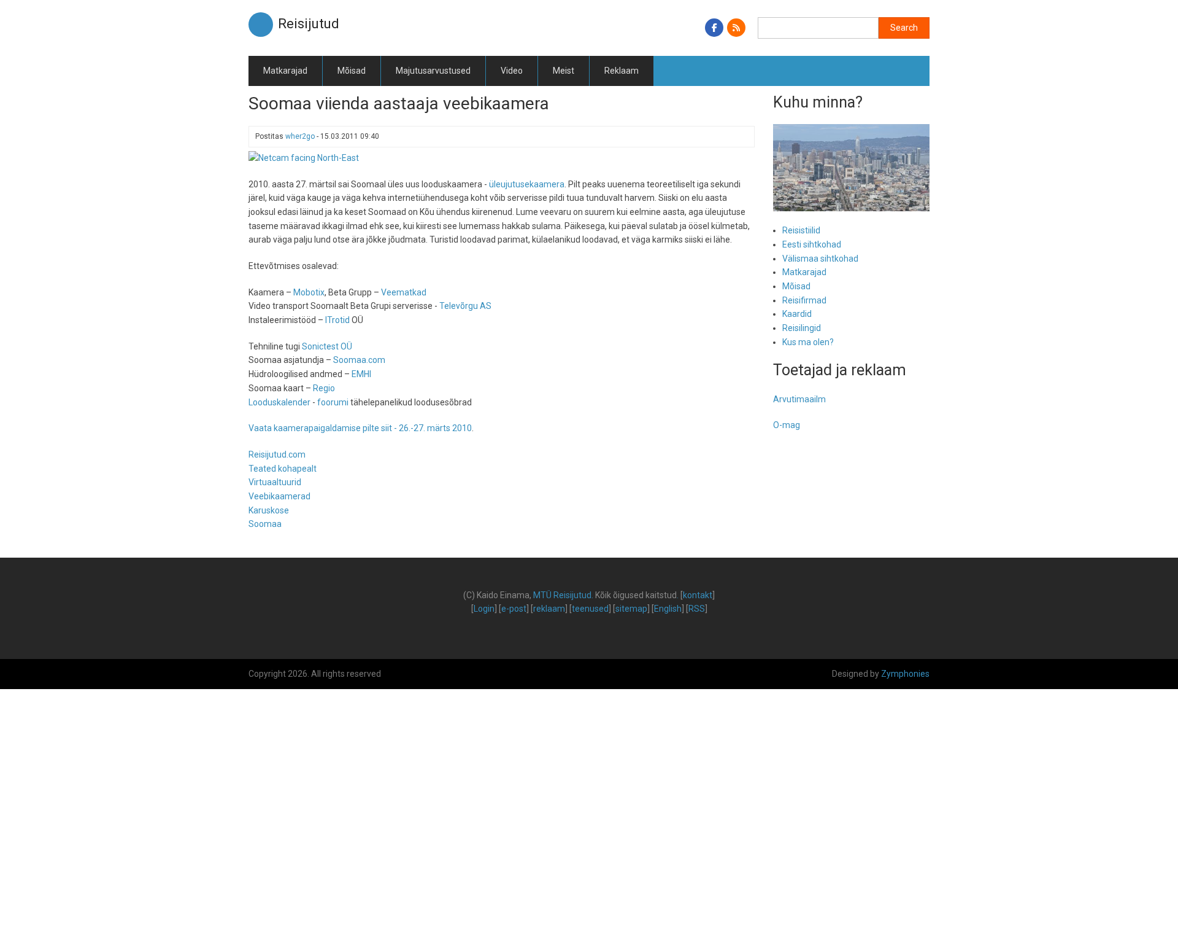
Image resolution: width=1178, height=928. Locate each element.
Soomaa (265, 524)
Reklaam (621, 71)
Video (512, 71)
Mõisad (351, 71)
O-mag (786, 425)
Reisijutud (308, 23)
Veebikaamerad (279, 496)
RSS (696, 609)
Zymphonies (905, 674)
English (668, 609)
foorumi (332, 402)
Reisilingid (801, 328)
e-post (513, 609)
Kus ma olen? (808, 342)
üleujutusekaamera (526, 184)
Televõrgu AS (465, 306)
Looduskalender (279, 402)
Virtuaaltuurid (274, 482)
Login (484, 609)
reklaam (549, 609)
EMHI (361, 374)
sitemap (631, 609)
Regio (324, 388)
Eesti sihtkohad (811, 244)
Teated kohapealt (282, 469)
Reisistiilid (801, 230)
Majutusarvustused (433, 71)
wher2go (300, 136)
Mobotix (309, 292)
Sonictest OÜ (327, 346)
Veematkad (403, 292)
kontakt (697, 595)
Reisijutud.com (277, 454)
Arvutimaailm (799, 399)
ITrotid (337, 320)
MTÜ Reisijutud (562, 595)
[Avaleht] (260, 24)
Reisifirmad (804, 300)
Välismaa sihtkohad (820, 258)
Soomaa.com (359, 360)
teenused (590, 609)
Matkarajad (285, 71)
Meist (563, 71)
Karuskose (268, 510)
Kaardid (797, 314)
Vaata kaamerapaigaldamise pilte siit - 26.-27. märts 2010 (360, 428)
